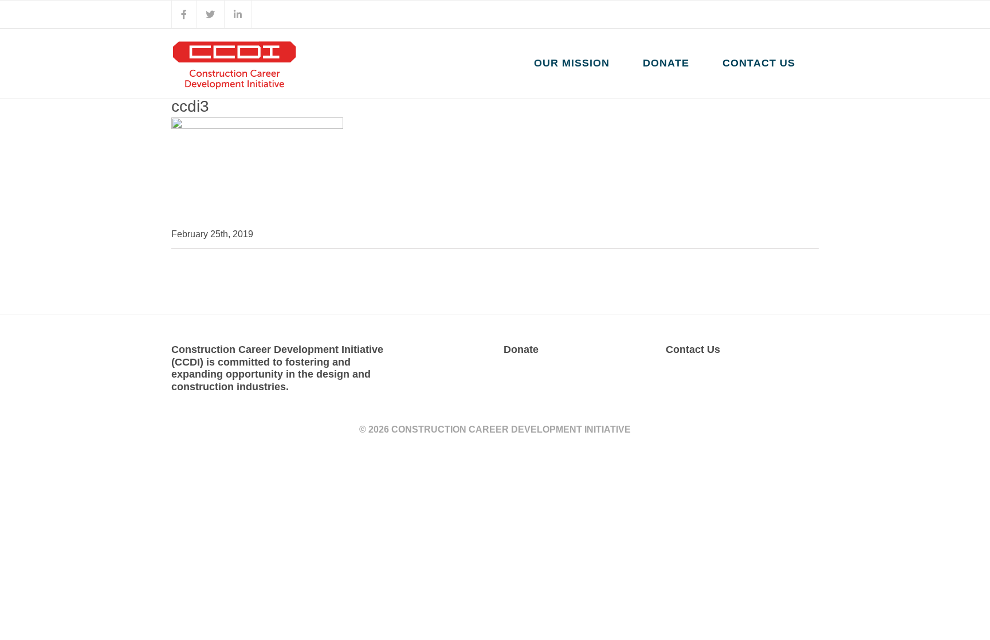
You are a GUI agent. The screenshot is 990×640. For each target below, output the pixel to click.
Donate (521, 349)
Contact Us (693, 349)
